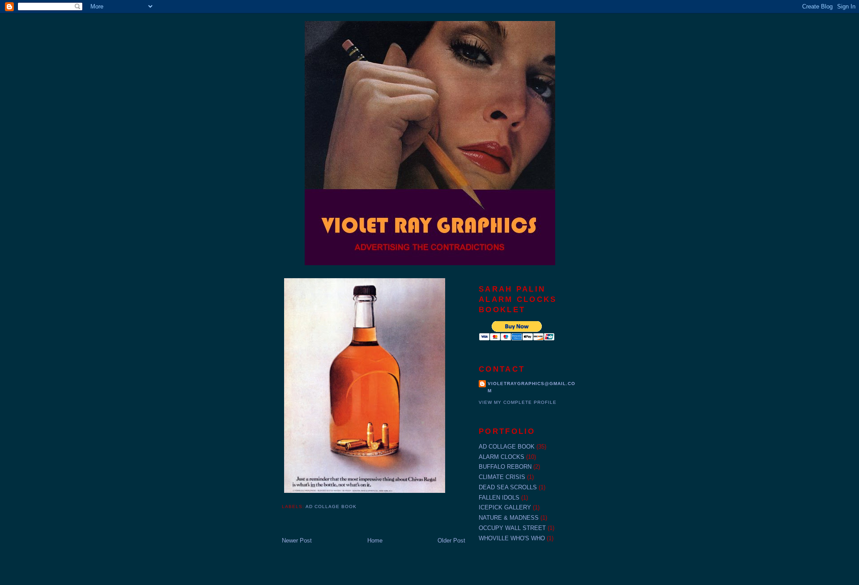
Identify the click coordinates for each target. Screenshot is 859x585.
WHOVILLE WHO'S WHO (512, 538)
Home (375, 540)
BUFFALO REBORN (505, 466)
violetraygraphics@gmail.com (531, 387)
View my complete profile (518, 402)
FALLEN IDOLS (499, 497)
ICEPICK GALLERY (505, 507)
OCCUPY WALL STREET (512, 528)
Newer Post (297, 540)
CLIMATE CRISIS (502, 477)
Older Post (451, 540)
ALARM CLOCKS (501, 457)
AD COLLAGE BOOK (331, 506)
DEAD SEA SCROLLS (508, 487)
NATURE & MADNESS (509, 517)
